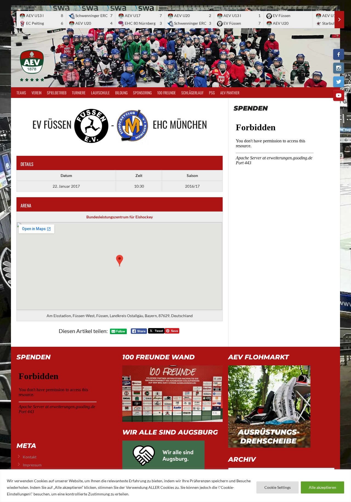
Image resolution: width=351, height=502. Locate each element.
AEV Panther (229, 92)
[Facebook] (338, 54)
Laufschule (100, 92)
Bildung (121, 92)
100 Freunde (166, 92)
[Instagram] (338, 68)
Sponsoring (142, 92)
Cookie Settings (277, 487)
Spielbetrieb (56, 92)
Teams (21, 92)
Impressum (32, 464)
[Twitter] (338, 81)
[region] (175, 485)
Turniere (79, 92)
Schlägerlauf (192, 92)
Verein (36, 92)
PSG (212, 92)
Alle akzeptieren (322, 487)
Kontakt (29, 457)
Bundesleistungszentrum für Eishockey (119, 217)
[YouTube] (338, 95)
